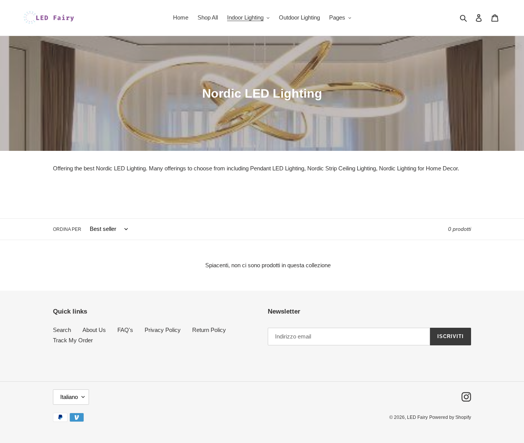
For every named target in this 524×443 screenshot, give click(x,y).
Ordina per (67, 229)
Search (62, 330)
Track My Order (73, 340)
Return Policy (209, 330)
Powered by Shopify (450, 417)
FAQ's (125, 330)
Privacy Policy (163, 330)
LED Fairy (417, 417)
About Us (94, 330)
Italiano (69, 397)
